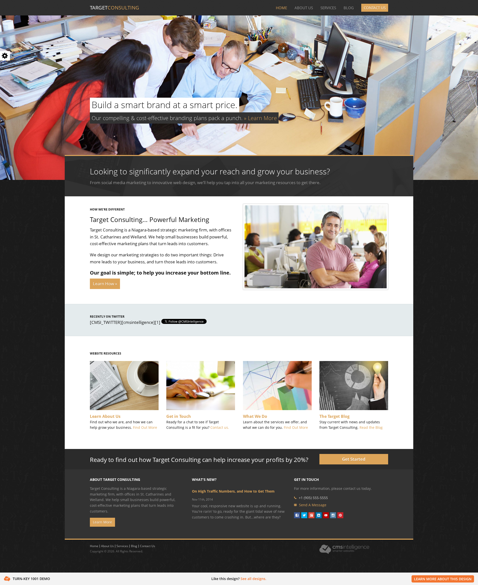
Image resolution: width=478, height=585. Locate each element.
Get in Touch (178, 416)
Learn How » (105, 284)
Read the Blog (371, 427)
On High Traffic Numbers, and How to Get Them (233, 491)
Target (114, 7)
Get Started (353, 459)
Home (281, 7)
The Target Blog (334, 416)
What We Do (255, 416)
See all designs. (253, 578)
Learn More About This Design (443, 579)
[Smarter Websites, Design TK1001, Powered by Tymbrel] (315, 246)
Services (328, 7)
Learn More (102, 522)
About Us (304, 7)
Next (473, 96)
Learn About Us (105, 416)
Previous (5, 96)
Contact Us (375, 7)
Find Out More (145, 427)
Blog (349, 7)
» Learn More (260, 118)
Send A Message (312, 505)
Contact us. (219, 427)
